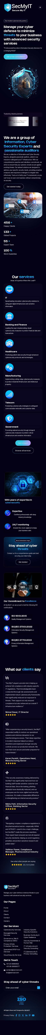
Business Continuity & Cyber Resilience (31, 936)
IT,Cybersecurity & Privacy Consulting (30, 953)
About (6, 911)
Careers (7, 921)
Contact (6, 918)
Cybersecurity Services (12, 930)
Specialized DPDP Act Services (12, 950)
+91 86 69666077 (12, 966)
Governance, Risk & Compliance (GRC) (11, 939)
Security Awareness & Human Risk (32, 942)
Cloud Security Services (12, 955)
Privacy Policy (9, 1015)
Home (6, 908)
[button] (40, 7)
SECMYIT (27, 1010)
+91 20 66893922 (12, 964)
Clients (6, 914)
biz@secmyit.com (12, 973)
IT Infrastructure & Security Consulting (31, 947)
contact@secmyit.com (14, 970)
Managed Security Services (10, 934)
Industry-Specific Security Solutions (30, 931)
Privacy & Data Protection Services (11, 945)
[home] (18, 7)
